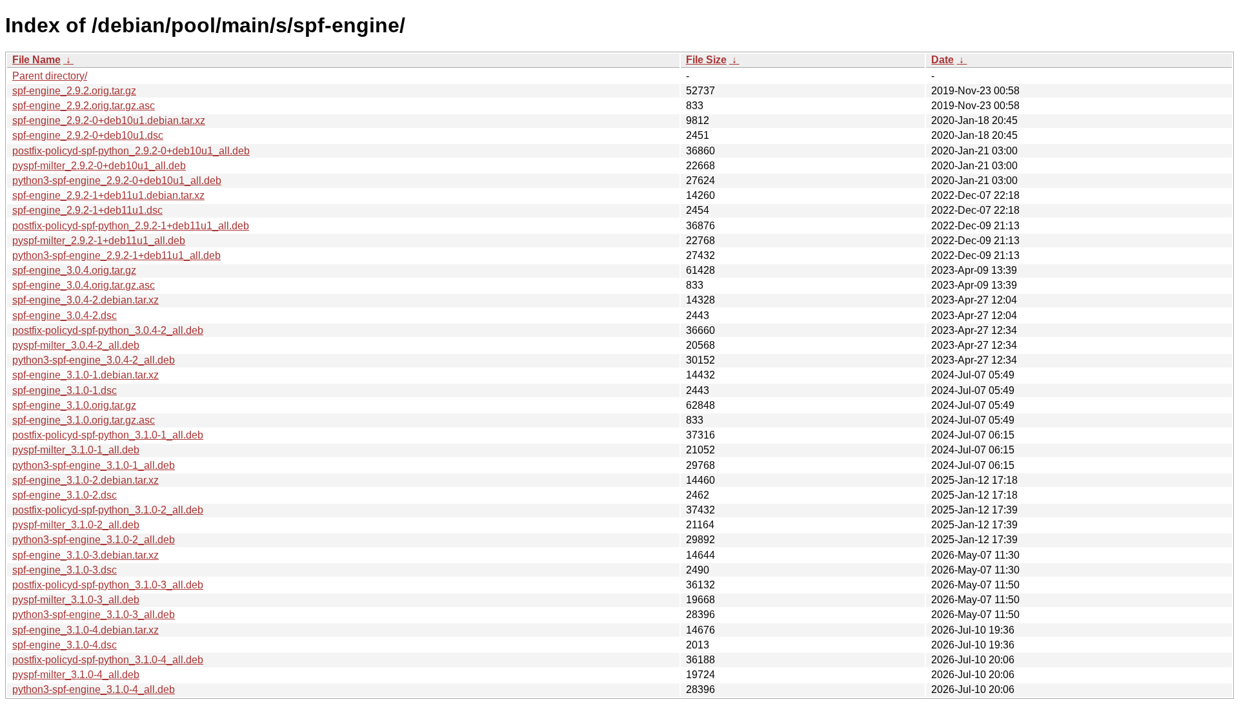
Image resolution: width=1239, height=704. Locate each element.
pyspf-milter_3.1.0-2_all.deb (75, 524)
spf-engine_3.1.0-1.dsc (64, 390)
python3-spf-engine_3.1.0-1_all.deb (93, 465)
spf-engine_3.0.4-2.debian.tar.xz (85, 300)
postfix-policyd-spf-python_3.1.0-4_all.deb (107, 659)
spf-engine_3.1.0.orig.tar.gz (74, 405)
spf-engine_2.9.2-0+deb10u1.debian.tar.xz (108, 120)
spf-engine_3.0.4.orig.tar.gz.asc (83, 285)
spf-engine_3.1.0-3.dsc (64, 569)
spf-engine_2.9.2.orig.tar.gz (74, 90)
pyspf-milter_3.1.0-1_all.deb (75, 449)
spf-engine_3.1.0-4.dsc (64, 644)
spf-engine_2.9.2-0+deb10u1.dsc (87, 135)
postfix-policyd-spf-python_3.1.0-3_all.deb (107, 584)
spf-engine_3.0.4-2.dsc (64, 315)
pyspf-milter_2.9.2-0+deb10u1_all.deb (99, 165)
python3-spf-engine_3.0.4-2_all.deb (93, 360)
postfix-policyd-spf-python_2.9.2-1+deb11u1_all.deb (130, 225)
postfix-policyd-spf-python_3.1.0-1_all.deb (107, 435)
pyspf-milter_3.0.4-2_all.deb (75, 345)
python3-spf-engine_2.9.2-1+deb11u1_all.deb (116, 255)
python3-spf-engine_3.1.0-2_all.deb (93, 539)
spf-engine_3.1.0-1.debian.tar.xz (85, 374)
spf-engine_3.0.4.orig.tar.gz (74, 270)
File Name (36, 59)
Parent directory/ (49, 75)
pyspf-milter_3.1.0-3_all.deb (75, 599)
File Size (706, 59)
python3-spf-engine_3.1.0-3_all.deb (93, 614)
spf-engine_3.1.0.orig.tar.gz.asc (83, 420)
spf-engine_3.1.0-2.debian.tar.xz (85, 480)
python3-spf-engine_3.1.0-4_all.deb (93, 689)
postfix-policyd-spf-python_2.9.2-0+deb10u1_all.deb (131, 150)
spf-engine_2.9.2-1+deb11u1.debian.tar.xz (108, 195)
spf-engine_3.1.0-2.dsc (64, 495)
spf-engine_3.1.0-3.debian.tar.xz (85, 555)
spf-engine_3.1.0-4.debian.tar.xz (85, 630)
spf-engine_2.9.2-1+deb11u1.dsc (87, 210)
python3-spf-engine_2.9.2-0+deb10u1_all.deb (116, 180)
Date (942, 59)
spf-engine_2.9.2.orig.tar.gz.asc (83, 105)
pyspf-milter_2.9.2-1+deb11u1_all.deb (98, 240)
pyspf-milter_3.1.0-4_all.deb (75, 674)
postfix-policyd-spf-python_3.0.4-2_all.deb (107, 330)
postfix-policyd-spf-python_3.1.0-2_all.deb (107, 509)
